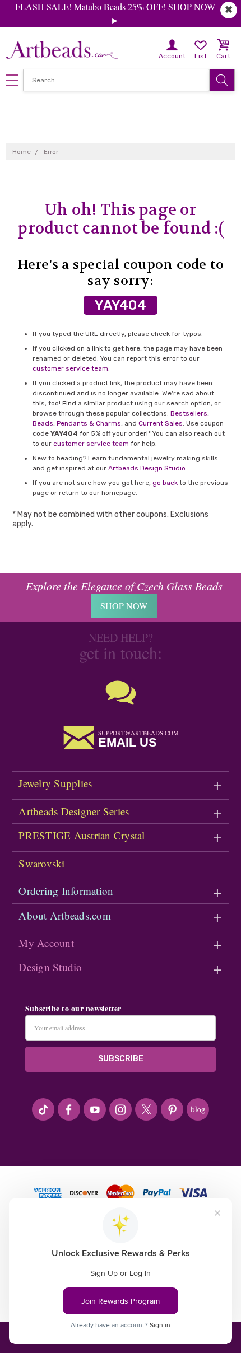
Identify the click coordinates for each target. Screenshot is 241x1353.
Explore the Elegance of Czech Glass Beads (124, 585)
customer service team (70, 368)
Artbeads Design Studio (147, 468)
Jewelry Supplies (55, 783)
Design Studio (50, 967)
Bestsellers (188, 413)
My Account (46, 943)
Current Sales (160, 423)
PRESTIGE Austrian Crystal (81, 835)
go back (165, 483)
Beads (43, 423)
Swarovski (41, 863)
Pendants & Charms (89, 423)
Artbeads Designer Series (73, 811)
